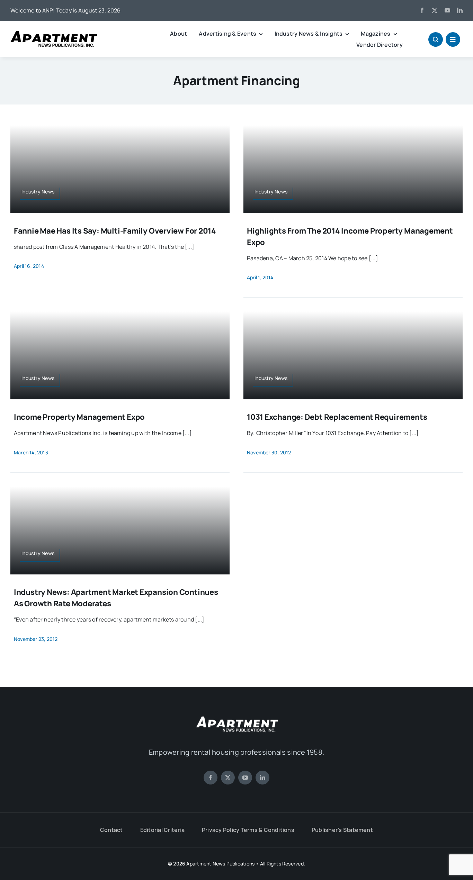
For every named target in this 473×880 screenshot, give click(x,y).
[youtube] (447, 10)
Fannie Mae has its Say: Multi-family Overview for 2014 (115, 231)
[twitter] (434, 10)
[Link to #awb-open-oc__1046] (435, 39)
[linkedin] (460, 10)
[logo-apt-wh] (236, 717)
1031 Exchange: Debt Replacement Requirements (337, 417)
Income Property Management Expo (79, 417)
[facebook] (422, 10)
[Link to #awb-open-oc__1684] (453, 39)
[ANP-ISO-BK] (53, 33)
